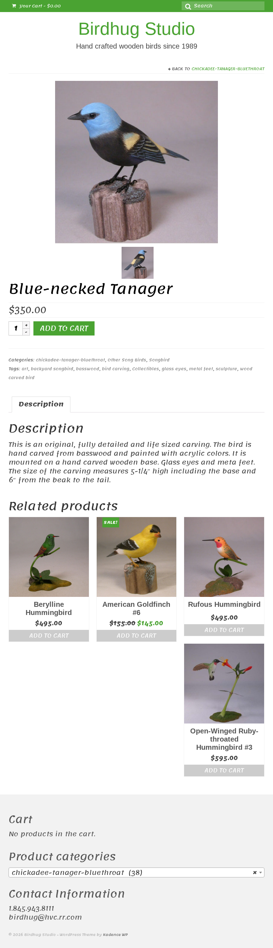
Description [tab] (41, 404)
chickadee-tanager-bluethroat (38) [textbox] (134, 873)
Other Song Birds (127, 360)
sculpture (226, 369)
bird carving (115, 369)
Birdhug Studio (136, 29)
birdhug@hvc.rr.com (45, 917)
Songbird (159, 360)
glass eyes (174, 369)
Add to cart (64, 328)
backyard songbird (52, 369)
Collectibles (145, 369)
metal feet (201, 369)
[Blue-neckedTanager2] (138, 262)
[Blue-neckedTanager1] (136, 161)
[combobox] (136, 872)
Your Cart (39, 6)
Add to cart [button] (49, 635)
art (25, 369)
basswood (87, 369)
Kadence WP (115, 934)
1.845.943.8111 (31, 908)
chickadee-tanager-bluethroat (228, 69)
